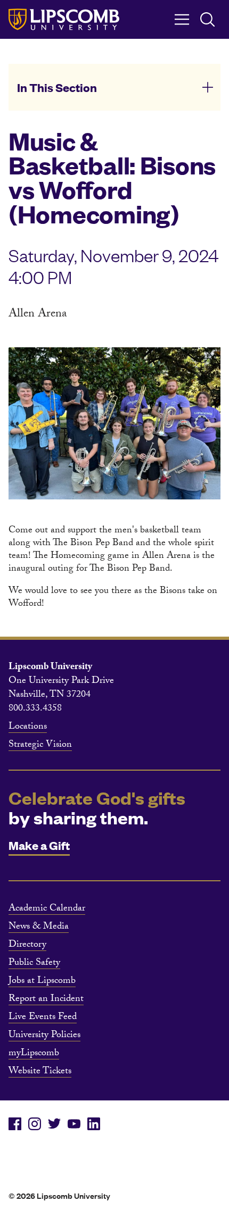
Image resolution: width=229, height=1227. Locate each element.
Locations (28, 727)
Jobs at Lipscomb (42, 982)
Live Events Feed (43, 1018)
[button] (114, 87)
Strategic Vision (40, 746)
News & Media (39, 927)
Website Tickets (40, 1072)
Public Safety (34, 964)
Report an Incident (46, 1000)
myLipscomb (34, 1054)
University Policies (44, 1036)
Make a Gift (39, 845)
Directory (27, 946)
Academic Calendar (47, 909)
